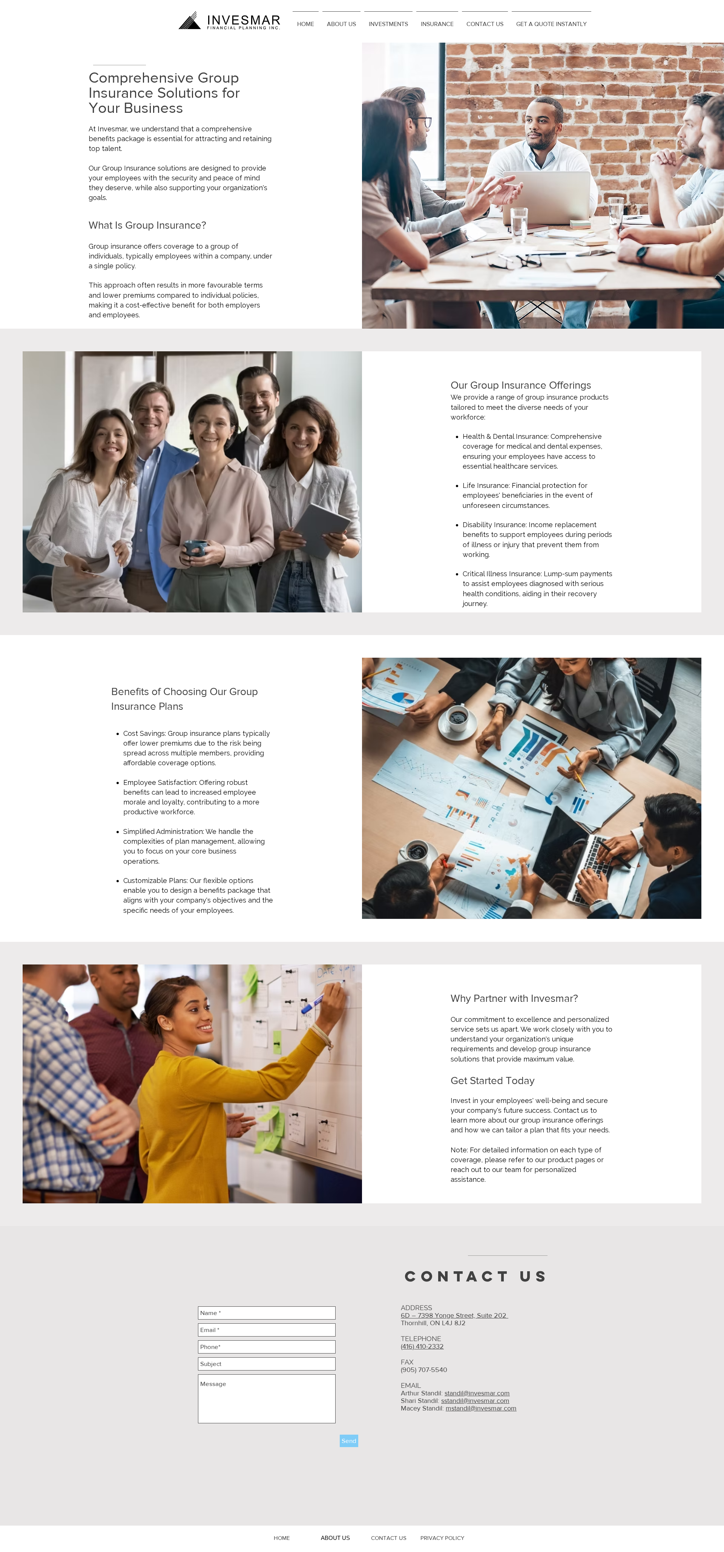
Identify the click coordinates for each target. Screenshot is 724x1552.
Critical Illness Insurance (502, 574)
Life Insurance (486, 485)
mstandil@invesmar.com (481, 1408)
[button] (341, 20)
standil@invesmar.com (477, 1393)
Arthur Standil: (423, 1393)
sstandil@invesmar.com (475, 1400)
